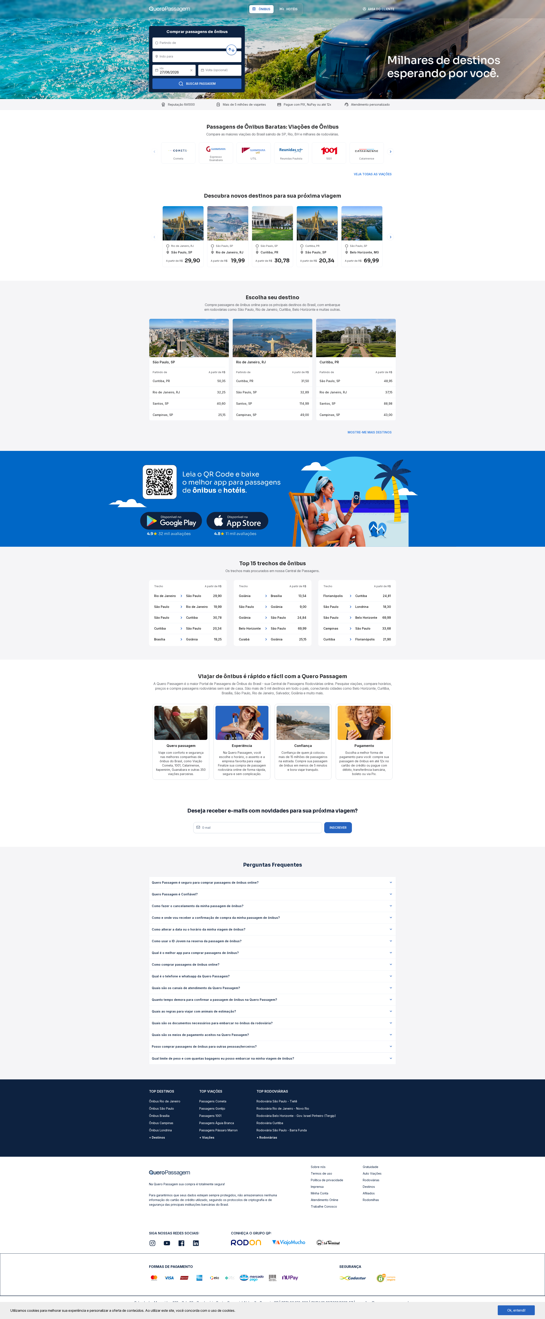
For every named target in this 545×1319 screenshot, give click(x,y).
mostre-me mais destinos (370, 432)
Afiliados (369, 1193)
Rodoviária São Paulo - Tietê (277, 1101)
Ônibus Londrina (160, 1130)
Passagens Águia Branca (216, 1123)
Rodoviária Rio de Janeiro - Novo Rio (283, 1108)
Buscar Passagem (201, 83)
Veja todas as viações (373, 174)
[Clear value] (191, 70)
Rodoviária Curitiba (270, 1123)
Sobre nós (318, 1167)
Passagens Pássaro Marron (218, 1130)
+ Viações (206, 1137)
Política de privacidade (327, 1180)
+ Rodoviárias (267, 1137)
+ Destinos (157, 1137)
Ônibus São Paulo (161, 1108)
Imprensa (317, 1186)
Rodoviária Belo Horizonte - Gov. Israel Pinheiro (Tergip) (296, 1116)
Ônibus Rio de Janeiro (164, 1101)
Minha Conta (319, 1193)
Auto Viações (372, 1173)
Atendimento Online (324, 1200)
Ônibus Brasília (159, 1116)
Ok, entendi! (516, 1310)
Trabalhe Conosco (324, 1206)
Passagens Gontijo (212, 1108)
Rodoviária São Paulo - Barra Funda (282, 1130)
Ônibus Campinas (161, 1123)
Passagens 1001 (210, 1116)
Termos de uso (321, 1173)
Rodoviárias (371, 1180)
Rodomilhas (371, 1200)
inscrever (338, 827)
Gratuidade (370, 1167)
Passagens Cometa (212, 1101)
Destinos (369, 1186)
